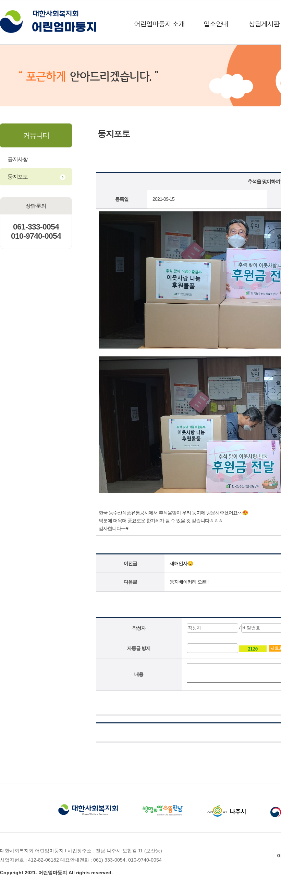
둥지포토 (17, 177)
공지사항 (17, 159)
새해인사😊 (181, 563)
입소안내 (216, 23)
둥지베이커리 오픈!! (189, 582)
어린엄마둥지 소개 (159, 23)
